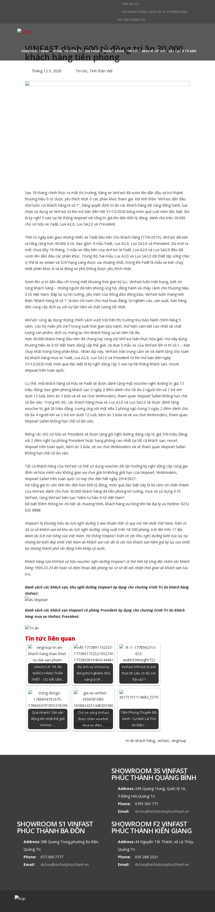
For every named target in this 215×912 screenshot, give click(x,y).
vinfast (163, 740)
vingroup (178, 740)
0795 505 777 (130, 4)
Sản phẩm (92, 51)
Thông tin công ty (67, 51)
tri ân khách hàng (140, 740)
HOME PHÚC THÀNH (35, 51)
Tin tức (132, 51)
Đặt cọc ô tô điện (182, 51)
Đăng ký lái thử (154, 51)
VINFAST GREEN (113, 51)
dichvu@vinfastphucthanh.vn (65, 864)
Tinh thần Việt (101, 70)
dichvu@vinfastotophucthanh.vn (162, 811)
